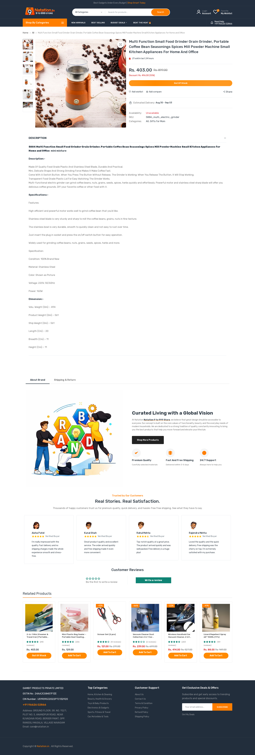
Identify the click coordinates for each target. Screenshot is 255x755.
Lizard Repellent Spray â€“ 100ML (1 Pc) (215, 635)
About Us (139, 694)
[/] (49, 746)
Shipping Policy (142, 716)
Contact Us (140, 699)
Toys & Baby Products (98, 703)
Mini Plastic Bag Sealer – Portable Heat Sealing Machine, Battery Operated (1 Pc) (74, 635)
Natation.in (43, 746)
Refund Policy (141, 712)
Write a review (153, 580)
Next (123, 83)
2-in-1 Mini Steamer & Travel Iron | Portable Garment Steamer (37, 635)
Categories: (135, 121)
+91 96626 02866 (223, 24)
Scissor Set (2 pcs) (106, 634)
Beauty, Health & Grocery (100, 699)
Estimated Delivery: (144, 102)
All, (148, 121)
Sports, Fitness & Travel (99, 712)
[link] (50, 606)
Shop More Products (148, 440)
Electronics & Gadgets (98, 707)
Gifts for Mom (157, 121)
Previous (38, 83)
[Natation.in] (41, 12)
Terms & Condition (143, 703)
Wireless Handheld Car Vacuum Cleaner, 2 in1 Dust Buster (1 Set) (179, 635)
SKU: (131, 117)
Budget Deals (118, 23)
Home (25, 33)
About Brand (37, 379)
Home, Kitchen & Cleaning (100, 694)
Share (229, 91)
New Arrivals (78, 23)
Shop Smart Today (137, 3)
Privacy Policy (141, 707)
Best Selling (98, 23)
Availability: (135, 113)
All (33, 33)
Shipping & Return (65, 379)
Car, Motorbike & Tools (98, 716)
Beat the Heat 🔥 (142, 23)
